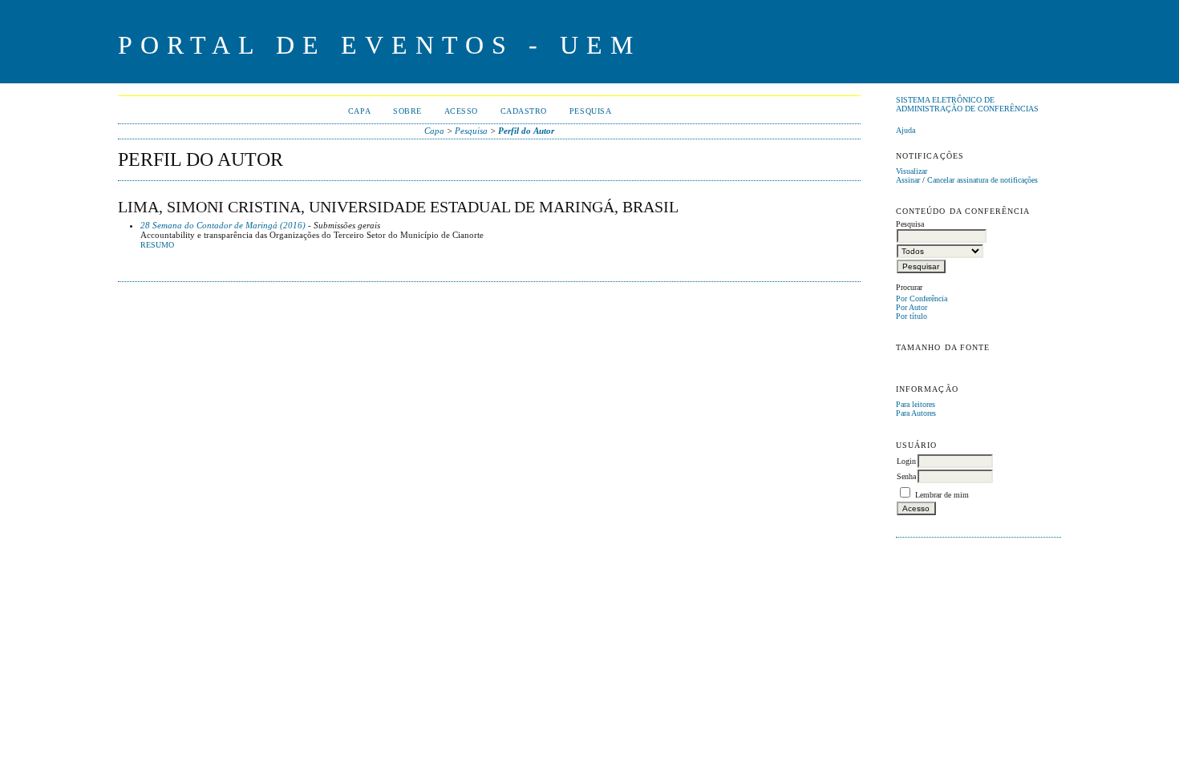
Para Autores (916, 413)
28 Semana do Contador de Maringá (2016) (223, 225)
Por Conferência (921, 298)
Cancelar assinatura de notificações (982, 179)
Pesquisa (590, 111)
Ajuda (905, 130)
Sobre (407, 111)
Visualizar (911, 171)
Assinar (908, 179)
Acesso (461, 111)
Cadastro (523, 111)
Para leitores (915, 404)
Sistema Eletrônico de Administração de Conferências (967, 104)
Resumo (157, 245)
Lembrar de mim (942, 494)
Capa (359, 111)
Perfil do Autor (526, 130)
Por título (911, 316)
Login (906, 461)
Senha (906, 476)
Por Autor (911, 307)
